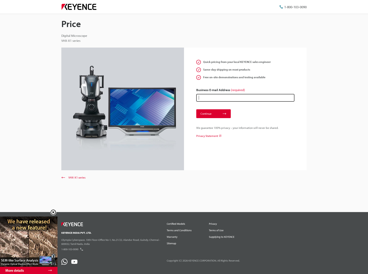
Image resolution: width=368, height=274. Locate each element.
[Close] (53, 212)
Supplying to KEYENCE (221, 237)
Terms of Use (216, 230)
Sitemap (171, 243)
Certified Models (176, 223)
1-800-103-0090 (295, 7)
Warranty (172, 237)
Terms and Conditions (179, 230)
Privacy (213, 223)
